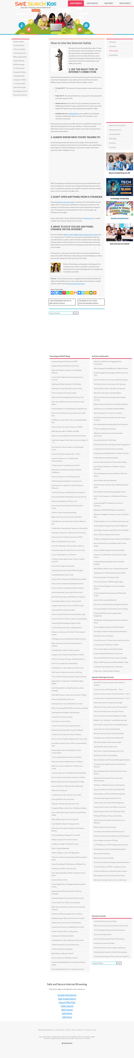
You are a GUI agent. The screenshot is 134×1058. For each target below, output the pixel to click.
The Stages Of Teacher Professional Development (110, 631)
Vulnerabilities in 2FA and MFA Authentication (109, 794)
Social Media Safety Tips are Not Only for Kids (67, 592)
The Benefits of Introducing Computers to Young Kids (70, 528)
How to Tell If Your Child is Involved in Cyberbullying (69, 619)
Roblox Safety (18, 42)
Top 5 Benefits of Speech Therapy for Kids (65, 824)
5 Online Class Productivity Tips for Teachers (67, 734)
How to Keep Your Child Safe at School (64, 958)
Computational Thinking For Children (106, 645)
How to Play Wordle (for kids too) (63, 699)
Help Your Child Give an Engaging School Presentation (107, 363)
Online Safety (113, 51)
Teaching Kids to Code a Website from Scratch (67, 704)
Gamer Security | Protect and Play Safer (107, 729)
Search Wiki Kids (67, 1002)
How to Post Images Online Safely (63, 566)
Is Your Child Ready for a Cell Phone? (64, 555)
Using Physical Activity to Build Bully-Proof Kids (68, 927)
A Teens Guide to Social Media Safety (64, 512)
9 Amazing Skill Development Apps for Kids (66, 623)
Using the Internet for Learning (62, 717)
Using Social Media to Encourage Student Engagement (107, 614)
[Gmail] (75, 292)
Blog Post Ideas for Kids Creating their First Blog (68, 782)
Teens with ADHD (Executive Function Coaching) (110, 658)
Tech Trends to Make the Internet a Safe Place (67, 672)
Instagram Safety (19, 80)
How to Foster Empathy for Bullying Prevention (67, 583)
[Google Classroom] (71, 292)
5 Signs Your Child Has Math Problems (107, 671)
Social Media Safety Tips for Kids (62, 575)
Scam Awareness (19, 53)
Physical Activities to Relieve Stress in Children (67, 761)
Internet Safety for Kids (59, 880)
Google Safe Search (67, 995)
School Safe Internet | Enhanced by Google (108, 703)
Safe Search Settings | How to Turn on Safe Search (110, 880)
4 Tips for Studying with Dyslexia (105, 429)
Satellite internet (73, 113)
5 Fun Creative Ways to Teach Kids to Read (108, 649)
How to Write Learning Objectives (105, 480)
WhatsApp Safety (20, 57)
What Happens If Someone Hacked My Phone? (109, 875)
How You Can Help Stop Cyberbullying (65, 663)
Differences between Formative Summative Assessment (108, 434)
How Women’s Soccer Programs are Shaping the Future (68, 448)
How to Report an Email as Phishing (106, 840)
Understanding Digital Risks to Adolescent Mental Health (68, 963)
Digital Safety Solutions (46, 1030)
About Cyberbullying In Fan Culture (64, 541)
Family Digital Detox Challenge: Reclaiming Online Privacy (68, 885)
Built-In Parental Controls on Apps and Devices (110, 948)
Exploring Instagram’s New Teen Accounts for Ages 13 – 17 (70, 441)
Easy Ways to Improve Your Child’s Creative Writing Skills (69, 744)
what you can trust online (65, 202)
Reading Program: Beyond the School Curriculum (68, 918)
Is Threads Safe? (19, 83)
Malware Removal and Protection (105, 827)
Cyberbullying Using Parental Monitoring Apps (67, 570)
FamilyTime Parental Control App (105, 921)
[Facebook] (52, 292)
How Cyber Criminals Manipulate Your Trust (109, 751)
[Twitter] (56, 292)
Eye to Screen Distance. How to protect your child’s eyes (69, 414)
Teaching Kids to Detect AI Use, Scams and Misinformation (108, 779)
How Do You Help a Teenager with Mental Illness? (68, 659)
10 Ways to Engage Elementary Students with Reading (112, 539)
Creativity (112, 147)
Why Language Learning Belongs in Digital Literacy (111, 368)
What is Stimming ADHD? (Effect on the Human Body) (70, 708)
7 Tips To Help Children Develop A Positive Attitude (69, 677)
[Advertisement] (77, 168)
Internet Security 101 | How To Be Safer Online (109, 811)
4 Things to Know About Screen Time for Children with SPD (68, 560)
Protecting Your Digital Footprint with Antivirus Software (110, 765)
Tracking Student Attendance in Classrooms (108, 667)
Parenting (112, 46)
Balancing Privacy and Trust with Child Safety (67, 517)
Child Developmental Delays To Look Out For (67, 481)
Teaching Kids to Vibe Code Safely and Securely (109, 388)
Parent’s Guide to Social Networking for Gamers (68, 588)
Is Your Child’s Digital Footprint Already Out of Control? (67, 378)
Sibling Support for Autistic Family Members (66, 923)
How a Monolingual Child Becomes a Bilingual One (69, 864)
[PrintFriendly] (83, 292)
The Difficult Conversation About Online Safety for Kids (69, 522)
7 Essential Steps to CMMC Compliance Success (110, 867)
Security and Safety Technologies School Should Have (111, 862)
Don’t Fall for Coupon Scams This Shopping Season (111, 724)
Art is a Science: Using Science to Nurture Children (68, 777)
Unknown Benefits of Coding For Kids (106, 577)
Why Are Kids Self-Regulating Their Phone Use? (68, 397)
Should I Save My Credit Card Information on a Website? (109, 821)
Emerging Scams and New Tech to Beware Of (109, 738)
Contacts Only (88, 218)
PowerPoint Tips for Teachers (103, 636)
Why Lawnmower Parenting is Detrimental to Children (67, 644)
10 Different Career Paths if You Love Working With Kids (69, 421)
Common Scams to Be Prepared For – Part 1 (108, 689)
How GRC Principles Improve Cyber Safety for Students (109, 684)
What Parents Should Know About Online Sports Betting (68, 829)
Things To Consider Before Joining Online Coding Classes (110, 556)
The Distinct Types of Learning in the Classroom (110, 384)
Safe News (67, 1013)
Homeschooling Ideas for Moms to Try (64, 501)
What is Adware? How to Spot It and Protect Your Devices (110, 772)
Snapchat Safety (19, 72)
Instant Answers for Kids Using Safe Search (66, 726)
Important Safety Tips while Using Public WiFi (109, 789)
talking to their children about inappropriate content (80, 234)
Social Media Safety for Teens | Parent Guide (66, 601)
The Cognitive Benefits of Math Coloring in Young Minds (68, 874)
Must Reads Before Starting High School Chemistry (111, 424)
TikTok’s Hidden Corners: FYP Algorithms (65, 853)
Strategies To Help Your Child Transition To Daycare (69, 533)
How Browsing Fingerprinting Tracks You (107, 798)
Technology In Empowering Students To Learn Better (111, 530)
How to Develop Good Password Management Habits (112, 760)
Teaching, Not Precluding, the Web (63, 610)
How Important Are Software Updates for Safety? (110, 716)
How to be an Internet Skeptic (104, 858)
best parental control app (76, 284)
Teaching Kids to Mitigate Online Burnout (66, 712)
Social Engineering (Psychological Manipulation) (110, 849)
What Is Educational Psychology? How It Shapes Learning (110, 398)
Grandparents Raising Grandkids (63, 936)
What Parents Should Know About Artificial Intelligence (66, 471)
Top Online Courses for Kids (61, 721)
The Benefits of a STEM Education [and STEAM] (110, 573)
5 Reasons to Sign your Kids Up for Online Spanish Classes (68, 633)
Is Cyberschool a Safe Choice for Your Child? (66, 795)
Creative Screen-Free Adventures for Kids (66, 465)
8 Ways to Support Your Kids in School (64, 839)
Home (94, 1030)
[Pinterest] (64, 292)
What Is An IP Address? (59, 790)
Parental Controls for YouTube (104, 943)
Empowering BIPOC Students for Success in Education (108, 504)
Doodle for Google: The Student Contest (65, 844)
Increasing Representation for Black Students (109, 627)
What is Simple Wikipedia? (60, 848)
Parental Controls (115, 130)
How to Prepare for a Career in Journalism (108, 413)
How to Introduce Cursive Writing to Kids (66, 477)
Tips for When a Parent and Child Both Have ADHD (69, 579)
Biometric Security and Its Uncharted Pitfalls (109, 733)
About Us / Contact (84, 1030)
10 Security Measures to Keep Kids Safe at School (110, 871)
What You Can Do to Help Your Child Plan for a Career (67, 767)
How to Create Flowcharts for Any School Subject (110, 462)
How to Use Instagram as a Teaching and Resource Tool (110, 497)
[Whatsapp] (68, 292)
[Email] (91, 292)
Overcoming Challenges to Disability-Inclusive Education (109, 468)
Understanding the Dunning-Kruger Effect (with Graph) (110, 594)
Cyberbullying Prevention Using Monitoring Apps (110, 952)
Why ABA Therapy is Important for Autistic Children (69, 695)
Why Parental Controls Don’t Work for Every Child (111, 926)
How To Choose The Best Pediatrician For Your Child (69, 739)
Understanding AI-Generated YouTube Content (68, 898)
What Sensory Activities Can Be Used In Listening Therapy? (68, 908)
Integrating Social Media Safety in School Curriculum (111, 453)
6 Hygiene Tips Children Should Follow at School (68, 655)
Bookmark (36, 10)
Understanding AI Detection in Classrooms (108, 653)
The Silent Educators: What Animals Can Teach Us (68, 492)
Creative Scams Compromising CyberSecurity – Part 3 (112, 698)
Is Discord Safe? (19, 49)
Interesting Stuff (114, 134)
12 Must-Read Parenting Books (62, 949)
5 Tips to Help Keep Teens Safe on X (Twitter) (67, 757)
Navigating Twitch (20, 91)
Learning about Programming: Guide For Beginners (111, 526)
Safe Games (67, 1009)
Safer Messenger (19, 87)
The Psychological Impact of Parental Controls (109, 930)
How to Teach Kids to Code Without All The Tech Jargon (110, 544)
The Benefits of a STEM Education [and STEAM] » (89, 302)
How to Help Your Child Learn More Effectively (67, 786)
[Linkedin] (60, 292)
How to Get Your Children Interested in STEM (67, 537)
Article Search (59, 1030)
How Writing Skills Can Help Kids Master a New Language (68, 689)
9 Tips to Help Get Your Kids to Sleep (64, 393)
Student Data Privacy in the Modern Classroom (110, 807)
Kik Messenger (19, 64)
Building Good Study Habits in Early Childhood (67, 730)
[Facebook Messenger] (79, 292)
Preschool (112, 143)
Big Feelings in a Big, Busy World (62, 953)
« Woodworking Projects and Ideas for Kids (60, 302)
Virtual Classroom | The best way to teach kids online (111, 640)
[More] (94, 292)
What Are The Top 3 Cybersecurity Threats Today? (110, 707)
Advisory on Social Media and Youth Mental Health (69, 436)
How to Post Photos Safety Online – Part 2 (66, 454)
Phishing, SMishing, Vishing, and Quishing (108, 816)
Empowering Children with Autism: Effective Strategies (66, 892)
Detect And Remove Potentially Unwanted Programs (111, 836)
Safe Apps (67, 1017)
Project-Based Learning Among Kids (106, 458)
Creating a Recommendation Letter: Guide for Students (109, 563)
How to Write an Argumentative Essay (107, 534)
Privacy (68, 1030)
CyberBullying (18, 61)
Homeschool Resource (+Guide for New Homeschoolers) (65, 460)
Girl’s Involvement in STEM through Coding (108, 582)
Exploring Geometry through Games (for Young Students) (110, 419)
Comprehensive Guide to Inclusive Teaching (108, 449)
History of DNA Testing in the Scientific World (109, 550)
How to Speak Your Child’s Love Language (66, 902)
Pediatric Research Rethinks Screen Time (65, 366)
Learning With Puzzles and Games (63, 799)
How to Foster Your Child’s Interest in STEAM (67, 427)
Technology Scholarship (119, 199)
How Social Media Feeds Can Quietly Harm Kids (68, 969)
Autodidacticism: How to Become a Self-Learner (68, 668)
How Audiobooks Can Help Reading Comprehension (69, 409)
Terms (74, 1030)
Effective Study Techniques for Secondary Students (111, 404)
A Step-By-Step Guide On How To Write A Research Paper (111, 486)
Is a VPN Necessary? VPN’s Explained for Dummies (111, 845)
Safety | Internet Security (117, 125)
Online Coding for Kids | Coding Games (65, 931)
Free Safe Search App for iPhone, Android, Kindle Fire (111, 956)
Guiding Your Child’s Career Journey (64, 868)
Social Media (113, 55)
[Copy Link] (87, 292)
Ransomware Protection (102, 853)
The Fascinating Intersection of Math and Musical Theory (110, 475)
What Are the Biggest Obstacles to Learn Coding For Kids (111, 516)
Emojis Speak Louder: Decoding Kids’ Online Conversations (66, 751)
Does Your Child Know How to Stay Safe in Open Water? (68, 403)
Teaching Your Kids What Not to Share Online (67, 388)
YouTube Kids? (19, 45)
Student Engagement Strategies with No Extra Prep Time (111, 374)
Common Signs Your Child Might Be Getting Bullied (69, 773)
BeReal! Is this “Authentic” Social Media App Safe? (110, 720)
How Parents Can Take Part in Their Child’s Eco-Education (68, 487)
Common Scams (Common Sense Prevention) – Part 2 (112, 694)
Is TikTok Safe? (19, 68)
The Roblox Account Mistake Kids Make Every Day (69, 639)
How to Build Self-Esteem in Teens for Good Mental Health (69, 814)
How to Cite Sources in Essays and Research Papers (111, 380)
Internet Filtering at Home (102, 934)
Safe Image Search (67, 999)
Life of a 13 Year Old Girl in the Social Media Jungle (69, 614)
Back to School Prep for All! (119, 173)
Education (112, 42)
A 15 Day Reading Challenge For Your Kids (66, 835)
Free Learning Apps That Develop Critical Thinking (111, 609)
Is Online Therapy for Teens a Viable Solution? (67, 627)
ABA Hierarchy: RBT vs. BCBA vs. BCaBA (65, 431)
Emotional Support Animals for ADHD (64, 361)
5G (80, 103)
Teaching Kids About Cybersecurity (105, 746)
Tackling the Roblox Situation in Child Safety (66, 384)
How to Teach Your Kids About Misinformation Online (67, 507)
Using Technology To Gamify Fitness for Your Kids (68, 550)
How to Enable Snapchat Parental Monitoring (109, 939)
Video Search (67, 1006)
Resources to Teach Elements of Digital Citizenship (111, 604)
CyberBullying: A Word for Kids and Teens (66, 650)
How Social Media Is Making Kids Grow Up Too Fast (69, 497)
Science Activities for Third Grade (105, 440)
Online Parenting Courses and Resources (65, 945)
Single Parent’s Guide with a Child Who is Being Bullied (67, 682)
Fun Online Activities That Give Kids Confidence (68, 546)
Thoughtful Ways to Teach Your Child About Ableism (69, 808)
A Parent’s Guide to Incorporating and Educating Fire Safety (69, 858)
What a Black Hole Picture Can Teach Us (65, 819)
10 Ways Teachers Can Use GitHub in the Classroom (111, 521)
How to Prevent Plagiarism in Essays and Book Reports (109, 587)
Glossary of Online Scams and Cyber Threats (109, 711)
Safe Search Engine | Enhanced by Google (107, 742)
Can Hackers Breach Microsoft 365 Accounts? (109, 831)
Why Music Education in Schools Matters (107, 393)
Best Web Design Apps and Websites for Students (68, 597)
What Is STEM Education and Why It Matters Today (111, 662)
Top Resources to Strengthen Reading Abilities (109, 409)
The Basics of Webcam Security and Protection (109, 785)
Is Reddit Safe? (19, 76)
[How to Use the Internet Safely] (59, 49)
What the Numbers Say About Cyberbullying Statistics (67, 371)
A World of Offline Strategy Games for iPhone (67, 914)
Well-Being (113, 138)
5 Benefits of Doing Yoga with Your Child (65, 804)
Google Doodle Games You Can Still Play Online (68, 605)
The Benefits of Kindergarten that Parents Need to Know (111, 621)
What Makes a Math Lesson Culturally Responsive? (111, 568)
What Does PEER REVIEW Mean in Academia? (109, 510)
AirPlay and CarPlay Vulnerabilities (105, 755)
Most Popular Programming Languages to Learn (110, 492)
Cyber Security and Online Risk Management (109, 802)
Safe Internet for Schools (119, 244)
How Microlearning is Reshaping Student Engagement (112, 444)
